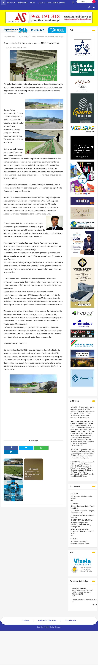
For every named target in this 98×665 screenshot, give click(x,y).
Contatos (41, 2)
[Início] (3, 2)
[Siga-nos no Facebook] (88, 7)
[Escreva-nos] (72, 2)
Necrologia (11, 2)
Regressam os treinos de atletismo (13, 475)
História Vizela (22, 2)
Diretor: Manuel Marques (56, 2)
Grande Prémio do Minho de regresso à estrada (32, 474)
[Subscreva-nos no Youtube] (94, 7)
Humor (32, 2)
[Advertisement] (33, 419)
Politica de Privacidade (47, 620)
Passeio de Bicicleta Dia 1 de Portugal (12, 497)
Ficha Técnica (70, 620)
